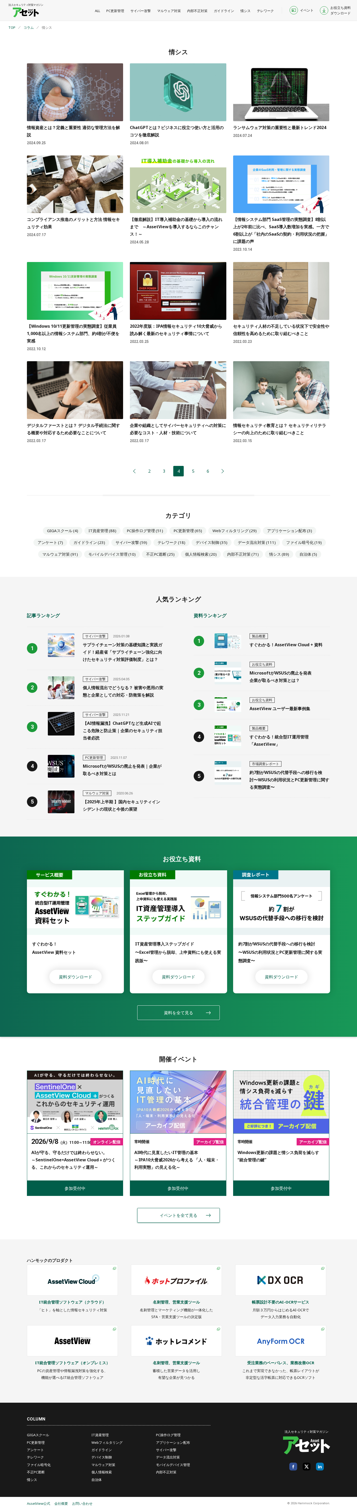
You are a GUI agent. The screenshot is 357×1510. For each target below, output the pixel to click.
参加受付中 (75, 1188)
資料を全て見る (178, 1013)
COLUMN (36, 1419)
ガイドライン (224, 10)
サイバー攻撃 (140, 10)
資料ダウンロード (75, 977)
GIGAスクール (62, 530)
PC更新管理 (115, 10)
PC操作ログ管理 (145, 530)
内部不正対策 (197, 10)
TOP (11, 27)
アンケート (50, 542)
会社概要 (61, 1503)
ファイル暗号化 (304, 542)
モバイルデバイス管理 (112, 554)
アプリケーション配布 (289, 530)
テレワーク (265, 10)
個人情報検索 (201, 554)
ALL (97, 10)
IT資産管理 (102, 530)
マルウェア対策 (169, 10)
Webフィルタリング (234, 530)
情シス (245, 10)
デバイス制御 (211, 542)
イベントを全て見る (178, 1215)
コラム (29, 27)
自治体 (308, 554)
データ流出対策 (257, 542)
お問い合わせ (82, 1503)
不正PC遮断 (160, 554)
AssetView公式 (38, 1503)
